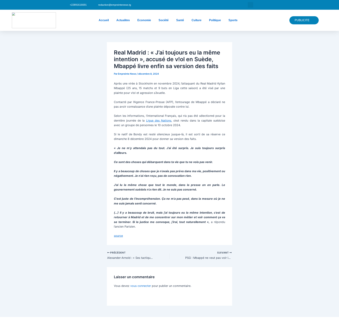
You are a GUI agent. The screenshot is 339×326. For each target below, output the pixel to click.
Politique (215, 20)
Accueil (104, 20)
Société (164, 20)
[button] (250, 5)
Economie (144, 20)
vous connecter (140, 286)
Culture (196, 20)
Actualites (123, 20)
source (118, 235)
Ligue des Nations (158, 120)
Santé (180, 20)
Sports (232, 20)
